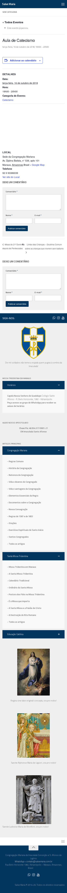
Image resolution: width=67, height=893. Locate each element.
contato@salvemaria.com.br (39, 861)
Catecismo (7, 99)
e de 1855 (28, 516)
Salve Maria (8, 4)
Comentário (11, 191)
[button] (33, 385)
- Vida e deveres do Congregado (22, 481)
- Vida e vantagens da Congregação (24, 488)
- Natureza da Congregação (20, 475)
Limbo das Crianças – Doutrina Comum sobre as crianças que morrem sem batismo (44, 246)
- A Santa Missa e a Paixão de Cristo (24, 608)
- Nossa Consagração (17, 509)
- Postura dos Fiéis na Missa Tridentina (25, 594)
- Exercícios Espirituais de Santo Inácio (25, 530)
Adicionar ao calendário (23, 60)
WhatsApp (19, 861)
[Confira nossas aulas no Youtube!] (63, 317)
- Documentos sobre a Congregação (24, 502)
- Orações (12, 523)
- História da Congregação (19, 468)
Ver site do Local (11, 177)
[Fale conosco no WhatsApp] (53, 317)
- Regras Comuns (15, 461)
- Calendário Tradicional (18, 580)
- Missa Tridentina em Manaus (21, 566)
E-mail (38, 215)
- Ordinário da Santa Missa (20, 587)
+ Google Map (37, 164)
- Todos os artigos (16, 543)
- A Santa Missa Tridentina (20, 573)
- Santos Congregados (18, 536)
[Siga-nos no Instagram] (58, 317)
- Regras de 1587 (15, 516)
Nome (9, 215)
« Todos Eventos (12, 22)
